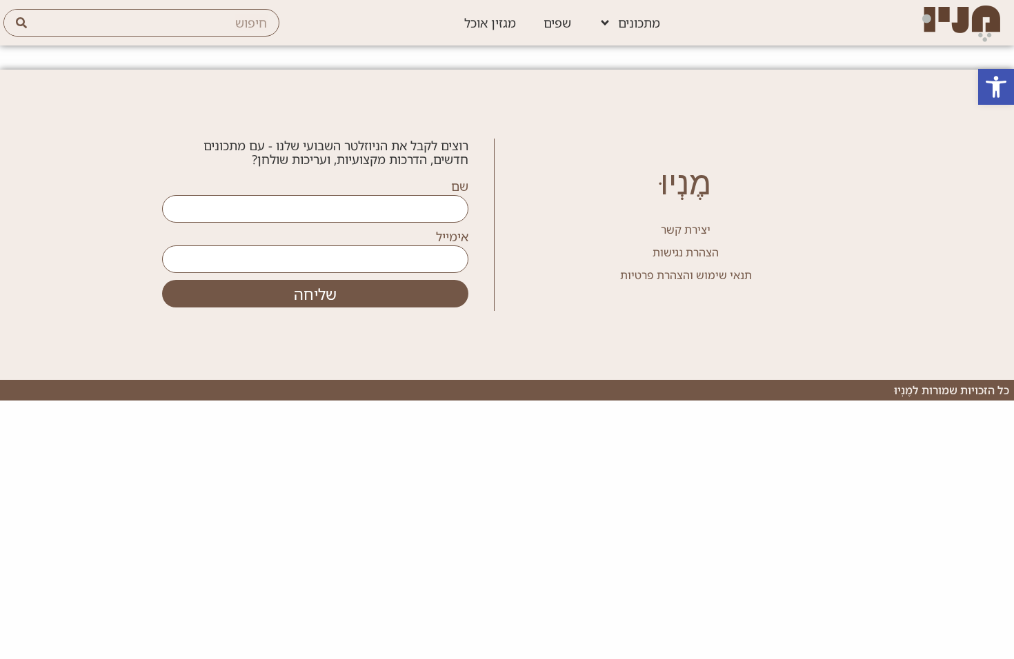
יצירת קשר (685, 229)
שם (459, 186)
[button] (996, 87)
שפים (557, 22)
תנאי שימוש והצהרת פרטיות (686, 275)
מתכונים (639, 22)
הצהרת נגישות (686, 252)
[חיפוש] (21, 23)
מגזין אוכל (490, 22)
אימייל (452, 237)
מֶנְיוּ (685, 183)
